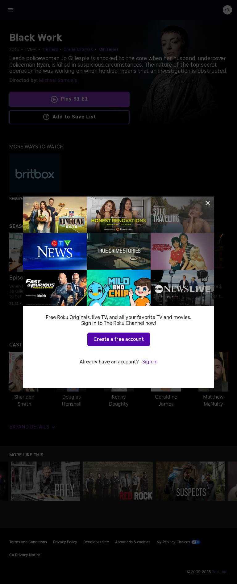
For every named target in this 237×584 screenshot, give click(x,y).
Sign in (149, 361)
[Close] (208, 203)
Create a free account (119, 339)
